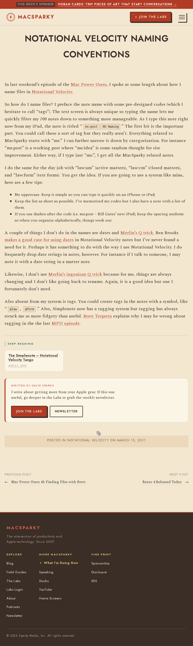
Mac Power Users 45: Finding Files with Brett (45, 482)
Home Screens (50, 598)
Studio (44, 581)
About (11, 598)
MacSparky (36, 17)
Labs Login (15, 589)
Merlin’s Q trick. (137, 232)
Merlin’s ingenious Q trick (75, 274)
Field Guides (16, 572)
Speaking (46, 572)
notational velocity (88, 440)
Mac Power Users (89, 84)
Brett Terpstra (97, 316)
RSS (94, 581)
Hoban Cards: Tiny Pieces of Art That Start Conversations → (117, 4)
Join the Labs (29, 411)
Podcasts (13, 606)
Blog (10, 563)
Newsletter (66, 411)
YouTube (45, 589)
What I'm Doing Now (61, 562)
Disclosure (99, 572)
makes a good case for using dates (39, 239)
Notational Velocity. (52, 91)
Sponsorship (100, 563)
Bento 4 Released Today (165, 482)
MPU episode (66, 323)
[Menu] (181, 17)
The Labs (13, 581)
